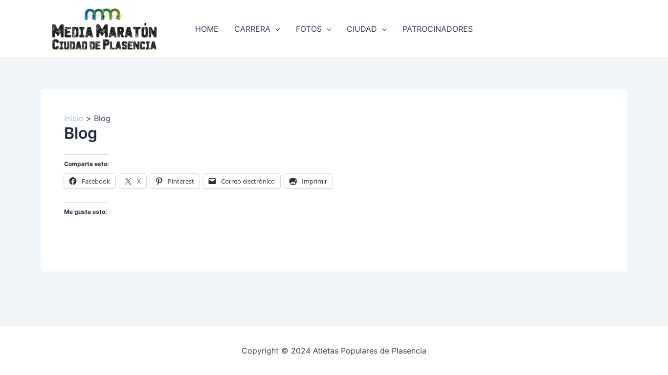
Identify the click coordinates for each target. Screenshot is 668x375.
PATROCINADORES (437, 29)
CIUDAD (362, 29)
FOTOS (309, 29)
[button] (275, 29)
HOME (207, 29)
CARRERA (252, 29)
